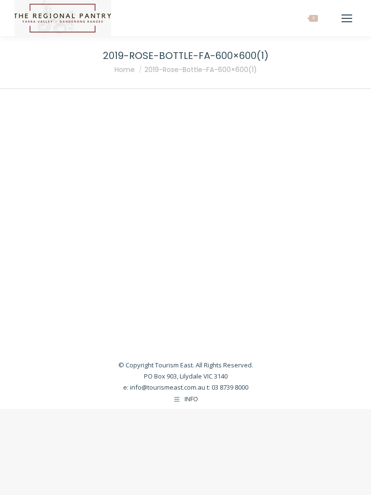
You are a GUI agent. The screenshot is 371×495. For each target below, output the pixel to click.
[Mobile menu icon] (347, 18)
